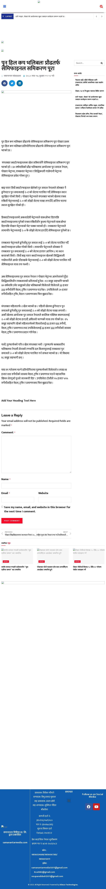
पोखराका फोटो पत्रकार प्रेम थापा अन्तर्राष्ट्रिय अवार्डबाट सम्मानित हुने (52, 568)
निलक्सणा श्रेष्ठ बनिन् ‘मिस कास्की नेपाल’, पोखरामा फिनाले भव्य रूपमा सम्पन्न (89, 114)
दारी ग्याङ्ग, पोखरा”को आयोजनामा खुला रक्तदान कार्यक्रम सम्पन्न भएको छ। (40, 16)
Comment (8, 432)
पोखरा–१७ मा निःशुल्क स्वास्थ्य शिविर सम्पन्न (89, 91)
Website (43, 493)
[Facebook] (88, 806)
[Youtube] (96, 806)
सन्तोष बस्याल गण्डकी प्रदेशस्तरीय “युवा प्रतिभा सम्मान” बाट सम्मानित (14, 568)
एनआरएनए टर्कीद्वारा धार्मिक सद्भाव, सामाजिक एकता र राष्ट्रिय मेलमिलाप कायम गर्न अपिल (89, 106)
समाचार (6, 561)
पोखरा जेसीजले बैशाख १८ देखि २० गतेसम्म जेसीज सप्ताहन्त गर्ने (87, 568)
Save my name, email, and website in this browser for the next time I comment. (37, 509)
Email (5, 493)
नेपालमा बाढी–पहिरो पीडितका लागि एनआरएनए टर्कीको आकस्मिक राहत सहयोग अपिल (89, 82)
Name (6, 479)
